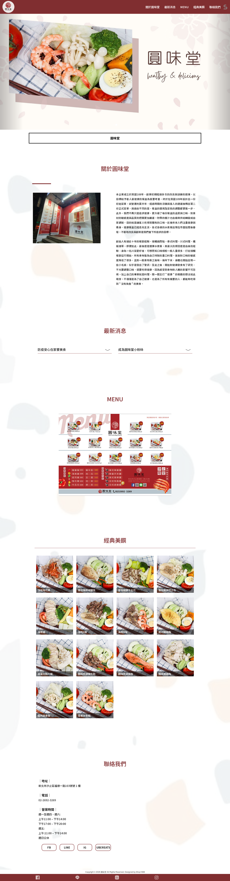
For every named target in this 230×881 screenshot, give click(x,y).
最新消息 (170, 7)
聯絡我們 (215, 7)
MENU (184, 7)
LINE (67, 847)
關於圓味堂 (153, 7)
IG (84, 847)
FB (49, 847)
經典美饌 (199, 7)
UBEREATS (103, 847)
